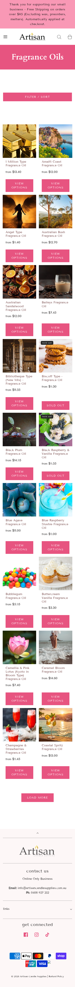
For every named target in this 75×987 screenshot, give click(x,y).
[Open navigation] (5, 36)
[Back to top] (37, 833)
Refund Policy (56, 976)
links (6, 909)
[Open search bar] (59, 36)
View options (20, 185)
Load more (37, 797)
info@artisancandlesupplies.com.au (42, 888)
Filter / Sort (37, 97)
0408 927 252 (40, 892)
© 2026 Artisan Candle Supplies (29, 976)
